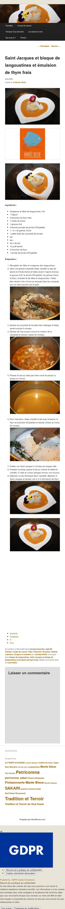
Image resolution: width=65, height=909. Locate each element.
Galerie (9, 79)
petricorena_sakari (16, 778)
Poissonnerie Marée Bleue (24, 782)
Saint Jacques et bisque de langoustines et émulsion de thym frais (29, 658)
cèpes (56, 762)
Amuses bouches (37, 649)
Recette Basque (50, 783)
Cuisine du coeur (45, 762)
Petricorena (28, 772)
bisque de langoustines (19, 657)
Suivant (55, 46)
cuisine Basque (31, 763)
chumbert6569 (40, 654)
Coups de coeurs (24, 25)
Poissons (38, 651)
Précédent (43, 46)
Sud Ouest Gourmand (15, 793)
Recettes (9, 25)
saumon (24, 788)
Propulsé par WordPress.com (32, 819)
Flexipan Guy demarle (15, 31)
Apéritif (49, 649)
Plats (30, 651)
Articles (8, 651)
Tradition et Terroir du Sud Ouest (24, 804)
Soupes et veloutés (22, 654)
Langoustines (34, 767)
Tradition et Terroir (24, 798)
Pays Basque (10, 773)
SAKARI (12, 788)
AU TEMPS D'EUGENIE (15, 762)
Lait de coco (23, 767)
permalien (12, 662)
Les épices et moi (35, 31)
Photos (23, 37)
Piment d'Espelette (36, 778)
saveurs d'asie (34, 788)
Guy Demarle (11, 766)
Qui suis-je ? (11, 37)
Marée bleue (48, 766)
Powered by (17, 879)
